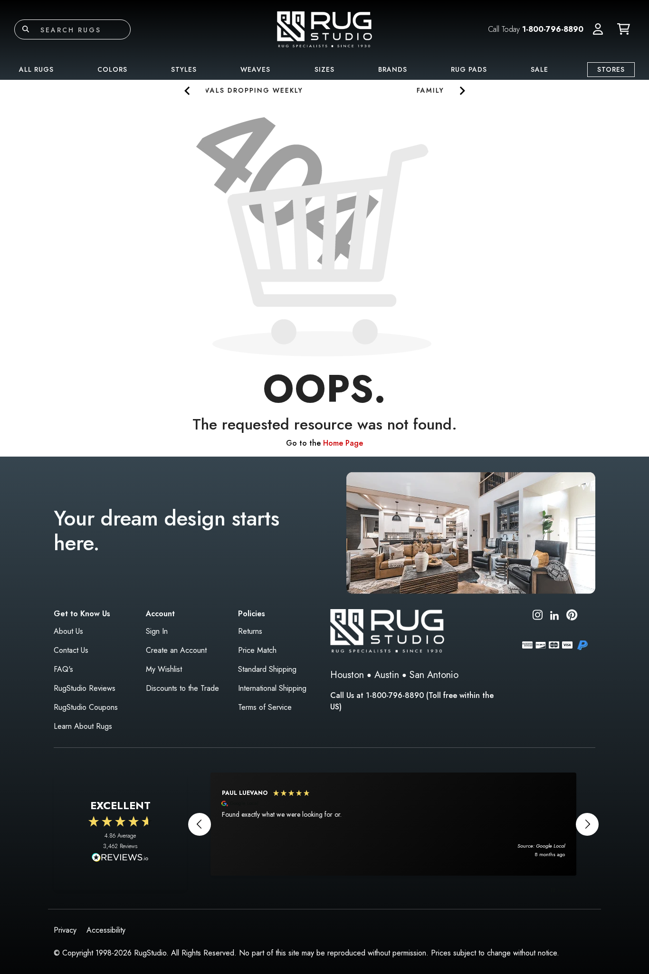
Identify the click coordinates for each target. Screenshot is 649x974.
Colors (112, 69)
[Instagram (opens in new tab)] (538, 616)
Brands (392, 69)
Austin (386, 675)
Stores (611, 69)
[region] (393, 824)
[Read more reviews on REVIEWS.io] (120, 858)
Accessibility (105, 930)
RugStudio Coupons (86, 707)
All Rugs (36, 69)
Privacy (65, 930)
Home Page (343, 443)
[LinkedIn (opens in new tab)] (554, 614)
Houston (347, 675)
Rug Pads (469, 69)
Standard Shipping (267, 669)
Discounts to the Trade (182, 688)
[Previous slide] (187, 90)
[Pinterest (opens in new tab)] (571, 616)
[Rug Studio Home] (324, 28)
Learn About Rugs (83, 726)
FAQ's (63, 669)
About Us (68, 631)
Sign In (157, 631)
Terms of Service (265, 707)
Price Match (257, 650)
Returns (250, 631)
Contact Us (71, 650)
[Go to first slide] (461, 90)
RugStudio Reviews (84, 688)
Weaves (255, 69)
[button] (598, 29)
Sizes (324, 69)
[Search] (26, 29)
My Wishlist (164, 669)
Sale (539, 69)
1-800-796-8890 (552, 29)
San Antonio (434, 675)
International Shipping (272, 688)
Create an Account (176, 650)
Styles (184, 69)
